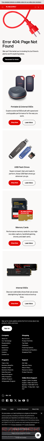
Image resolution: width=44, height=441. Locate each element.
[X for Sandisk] (15, 400)
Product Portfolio (27, 341)
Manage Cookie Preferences (21, 429)
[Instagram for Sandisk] (3, 400)
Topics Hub (5, 363)
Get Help (24, 363)
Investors (5, 345)
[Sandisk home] (11, 7)
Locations (5, 350)
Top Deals (25, 343)
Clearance (25, 345)
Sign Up (7, 328)
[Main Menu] (3, 7)
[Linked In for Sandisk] (19, 400)
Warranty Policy (27, 365)
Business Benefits (7, 365)
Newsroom (5, 348)
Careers (4, 352)
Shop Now (14, 122)
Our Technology (6, 341)
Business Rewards (7, 370)
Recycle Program (7, 374)
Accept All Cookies (21, 437)
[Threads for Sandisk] (28, 400)
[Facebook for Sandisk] (7, 400)
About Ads (35, 409)
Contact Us (5, 354)
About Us (4, 339)
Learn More (29, 122)
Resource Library (27, 370)
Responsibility (6, 343)
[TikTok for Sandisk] (11, 400)
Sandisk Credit (6, 368)
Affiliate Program (7, 379)
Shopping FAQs (27, 352)
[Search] (41, 7)
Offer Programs (6, 377)
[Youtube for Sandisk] (23, 401)
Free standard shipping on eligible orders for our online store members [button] (21, 2)
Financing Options (27, 348)
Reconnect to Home (12, 59)
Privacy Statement (16, 424)
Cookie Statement (30, 424)
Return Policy (26, 368)
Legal (11, 409)
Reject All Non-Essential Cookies (21, 433)
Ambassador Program (8, 381)
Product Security (27, 372)
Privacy (4, 409)
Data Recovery (6, 372)
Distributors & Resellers (29, 350)
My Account (26, 339)
